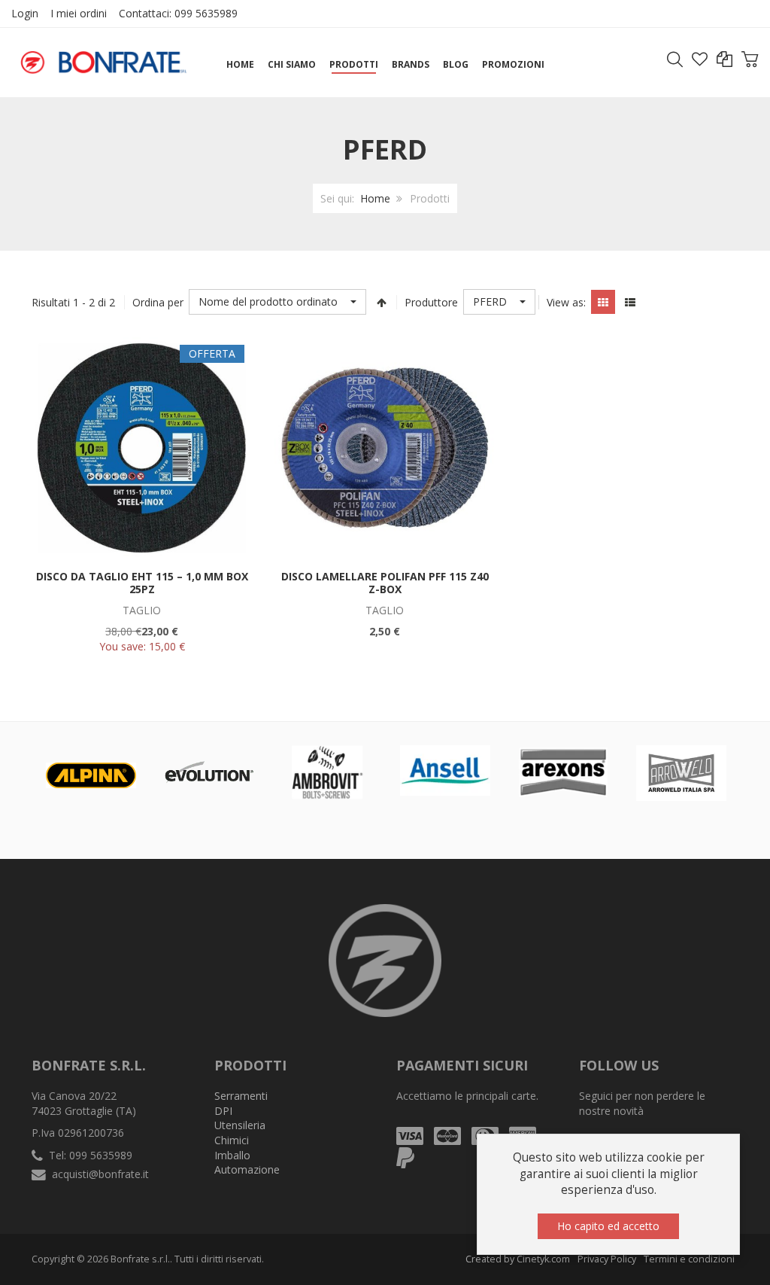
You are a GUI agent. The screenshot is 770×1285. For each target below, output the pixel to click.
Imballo (232, 1155)
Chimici (231, 1140)
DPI (223, 1111)
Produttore (431, 302)
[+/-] (381, 302)
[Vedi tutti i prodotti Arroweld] (681, 773)
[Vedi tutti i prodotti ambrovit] (327, 772)
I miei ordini (78, 13)
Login (24, 13)
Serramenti (241, 1096)
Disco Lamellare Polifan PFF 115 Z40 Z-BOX (385, 583)
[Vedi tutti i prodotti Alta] (209, 772)
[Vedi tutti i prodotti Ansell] (445, 770)
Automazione (247, 1169)
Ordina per (157, 302)
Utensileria (239, 1125)
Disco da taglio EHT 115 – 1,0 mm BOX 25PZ (142, 583)
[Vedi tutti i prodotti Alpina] (91, 775)
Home (375, 198)
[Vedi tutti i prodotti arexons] (563, 772)
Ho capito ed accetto (608, 1226)
